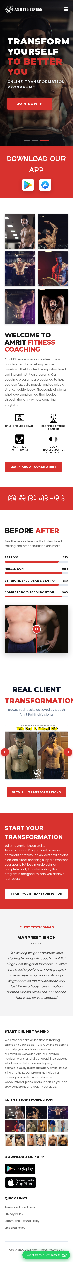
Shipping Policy (15, 1228)
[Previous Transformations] (5, 752)
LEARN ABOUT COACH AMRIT (33, 466)
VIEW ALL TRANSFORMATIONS (36, 792)
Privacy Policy (14, 1214)
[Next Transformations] (68, 752)
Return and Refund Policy (22, 1221)
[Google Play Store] (28, 185)
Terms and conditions (20, 1207)
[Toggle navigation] (66, 9)
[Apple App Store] (45, 185)
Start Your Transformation (36, 893)
